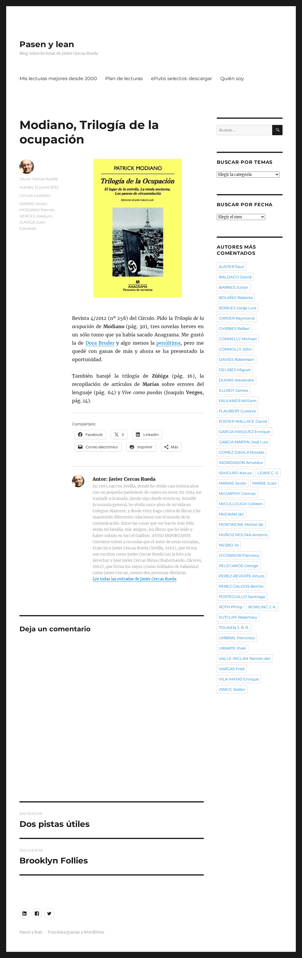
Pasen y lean (46, 44)
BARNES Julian (233, 287)
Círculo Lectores (34, 195)
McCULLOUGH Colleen (241, 503)
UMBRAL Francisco (237, 637)
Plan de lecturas (124, 78)
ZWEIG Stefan (232, 689)
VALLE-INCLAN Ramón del (244, 658)
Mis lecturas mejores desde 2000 (58, 78)
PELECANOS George (238, 565)
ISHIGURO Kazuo (235, 472)
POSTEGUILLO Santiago (242, 596)
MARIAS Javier (33, 203)
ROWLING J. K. (262, 606)
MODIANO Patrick (36, 209)
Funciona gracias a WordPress (76, 932)
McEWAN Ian (231, 514)
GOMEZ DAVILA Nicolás (241, 452)
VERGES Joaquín (35, 216)
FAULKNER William (238, 400)
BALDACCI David (235, 277)
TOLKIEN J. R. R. (234, 627)
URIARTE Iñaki (232, 648)
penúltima (168, 343)
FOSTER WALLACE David (243, 421)
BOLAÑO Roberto (236, 297)
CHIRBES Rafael (234, 328)
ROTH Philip (230, 606)
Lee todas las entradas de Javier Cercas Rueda (134, 579)
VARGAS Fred (231, 668)
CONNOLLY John (235, 349)
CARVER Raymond (237, 318)
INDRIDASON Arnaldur (241, 462)
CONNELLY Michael (238, 338)
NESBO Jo (229, 545)
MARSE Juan (264, 483)
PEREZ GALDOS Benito (241, 586)
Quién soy (232, 78)
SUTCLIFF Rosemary (238, 617)
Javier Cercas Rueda (38, 178)
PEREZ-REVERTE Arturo (241, 576)
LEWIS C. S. (268, 472)
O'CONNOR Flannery (239, 555)
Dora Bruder (100, 343)
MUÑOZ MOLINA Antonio (243, 534)
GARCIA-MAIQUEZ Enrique (244, 431)
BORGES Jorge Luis (237, 307)
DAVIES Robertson (236, 359)
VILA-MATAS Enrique (239, 679)
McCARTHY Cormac (237, 493)
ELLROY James (233, 390)
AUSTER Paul (231, 266)
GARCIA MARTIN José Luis (243, 442)
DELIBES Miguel (235, 369)
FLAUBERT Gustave (237, 411)
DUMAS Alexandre (236, 380)
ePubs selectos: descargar (181, 78)
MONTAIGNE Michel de (241, 524)
